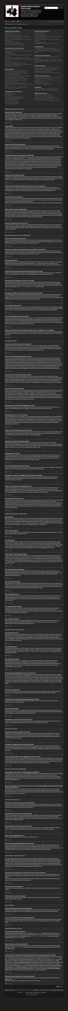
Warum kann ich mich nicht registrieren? (13, 35)
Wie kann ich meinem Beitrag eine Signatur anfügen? (16, 73)
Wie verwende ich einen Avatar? (12, 61)
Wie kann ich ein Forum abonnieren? (42, 82)
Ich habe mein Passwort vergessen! (13, 42)
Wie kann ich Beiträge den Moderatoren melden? (15, 82)
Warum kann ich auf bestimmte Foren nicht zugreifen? (16, 78)
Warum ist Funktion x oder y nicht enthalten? (44, 96)
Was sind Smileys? (9, 95)
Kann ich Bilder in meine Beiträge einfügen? (14, 97)
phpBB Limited (22, 286)
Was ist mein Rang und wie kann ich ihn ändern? (15, 63)
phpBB (24, 992)
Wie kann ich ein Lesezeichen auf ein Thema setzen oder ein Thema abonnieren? (48, 80)
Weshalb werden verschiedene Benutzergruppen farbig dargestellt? (46, 40)
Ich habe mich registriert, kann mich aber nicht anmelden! (17, 36)
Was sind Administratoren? (40, 32)
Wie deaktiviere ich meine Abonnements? (43, 84)
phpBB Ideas (18, 947)
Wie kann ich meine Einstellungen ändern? (14, 49)
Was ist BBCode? (9, 92)
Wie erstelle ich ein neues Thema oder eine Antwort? (16, 70)
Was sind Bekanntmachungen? (11, 99)
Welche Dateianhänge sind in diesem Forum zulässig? (46, 88)
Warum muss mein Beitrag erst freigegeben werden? (16, 86)
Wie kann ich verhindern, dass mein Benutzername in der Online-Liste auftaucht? (19, 51)
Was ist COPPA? (8, 33)
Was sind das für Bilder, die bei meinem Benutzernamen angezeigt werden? (19, 60)
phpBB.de (32, 286)
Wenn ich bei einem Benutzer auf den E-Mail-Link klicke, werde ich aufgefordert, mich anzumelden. (18, 65)
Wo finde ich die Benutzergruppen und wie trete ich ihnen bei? (48, 36)
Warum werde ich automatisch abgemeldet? (14, 43)
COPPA (26, 158)
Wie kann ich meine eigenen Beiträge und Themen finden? (47, 72)
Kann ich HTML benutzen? (10, 94)
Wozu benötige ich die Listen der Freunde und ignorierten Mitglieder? (47, 57)
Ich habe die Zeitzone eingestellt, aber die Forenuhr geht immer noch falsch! (18, 55)
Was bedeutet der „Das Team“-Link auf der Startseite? (46, 43)
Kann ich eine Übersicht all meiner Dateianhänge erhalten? (47, 90)
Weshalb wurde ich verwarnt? (11, 81)
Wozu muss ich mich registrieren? (12, 32)
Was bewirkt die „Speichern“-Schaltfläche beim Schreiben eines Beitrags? (18, 85)
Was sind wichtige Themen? (11, 101)
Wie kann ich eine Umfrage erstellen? (13, 74)
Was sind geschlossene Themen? (12, 102)
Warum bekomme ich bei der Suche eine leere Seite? (46, 69)
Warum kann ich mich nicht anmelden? (13, 38)
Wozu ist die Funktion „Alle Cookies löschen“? (15, 44)
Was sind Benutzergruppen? (41, 35)
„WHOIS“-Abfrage (54, 958)
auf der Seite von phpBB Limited (39, 936)
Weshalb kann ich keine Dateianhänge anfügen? (15, 80)
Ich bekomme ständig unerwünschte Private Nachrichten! (47, 49)
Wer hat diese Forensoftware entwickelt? (43, 94)
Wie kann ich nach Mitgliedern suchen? (43, 71)
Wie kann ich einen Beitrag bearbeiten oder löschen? (16, 71)
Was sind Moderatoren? (40, 33)
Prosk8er (49, 992)
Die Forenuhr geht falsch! (10, 53)
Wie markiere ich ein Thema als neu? (13, 88)
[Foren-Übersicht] (13, 11)
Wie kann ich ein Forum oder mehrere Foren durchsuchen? (47, 67)
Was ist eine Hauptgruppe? (40, 42)
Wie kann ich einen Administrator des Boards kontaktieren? (47, 100)
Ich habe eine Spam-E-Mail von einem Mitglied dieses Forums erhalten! (48, 51)
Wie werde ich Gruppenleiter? (41, 38)
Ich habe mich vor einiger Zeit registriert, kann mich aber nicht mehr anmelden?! (18, 40)
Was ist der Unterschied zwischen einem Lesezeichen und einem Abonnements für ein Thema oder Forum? (49, 78)
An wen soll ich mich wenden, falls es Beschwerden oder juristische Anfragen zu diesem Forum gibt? (47, 98)
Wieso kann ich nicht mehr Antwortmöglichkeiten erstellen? (17, 76)
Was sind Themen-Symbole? (11, 103)
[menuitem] (14, 21)
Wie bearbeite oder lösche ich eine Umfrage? (14, 77)
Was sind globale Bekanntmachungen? (13, 98)
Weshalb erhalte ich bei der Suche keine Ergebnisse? (46, 68)
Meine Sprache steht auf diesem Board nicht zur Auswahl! (17, 57)
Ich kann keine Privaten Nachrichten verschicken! (45, 48)
